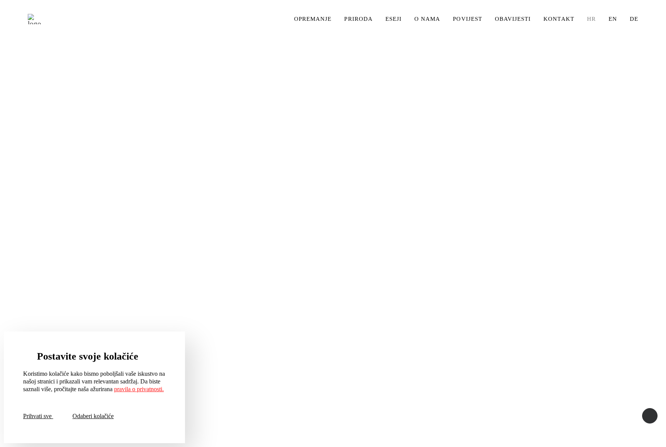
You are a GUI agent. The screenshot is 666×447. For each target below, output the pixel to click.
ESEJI (393, 19)
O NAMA (427, 19)
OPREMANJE (312, 19)
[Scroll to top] (650, 415)
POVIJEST (467, 19)
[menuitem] (315, 19)
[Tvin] (34, 19)
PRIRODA (358, 19)
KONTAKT (558, 19)
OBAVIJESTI (513, 19)
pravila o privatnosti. (139, 389)
